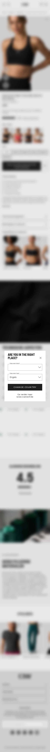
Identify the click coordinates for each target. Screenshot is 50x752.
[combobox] (25, 367)
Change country (25, 387)
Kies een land (14, 363)
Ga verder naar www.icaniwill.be (25, 395)
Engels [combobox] (13, 377)
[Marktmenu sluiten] (40, 358)
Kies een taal (14, 373)
